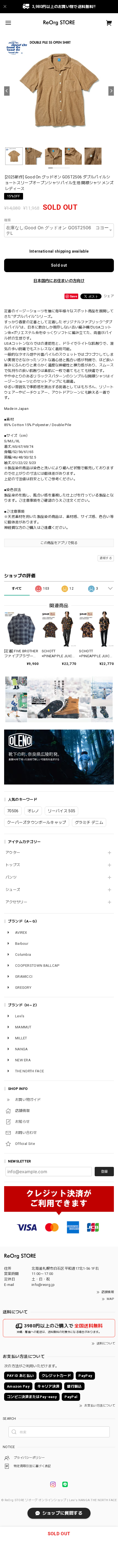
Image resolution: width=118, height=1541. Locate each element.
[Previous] (7, 91)
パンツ (10, 877)
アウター (12, 852)
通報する (106, 558)
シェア (109, 296)
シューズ (12, 890)
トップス (12, 865)
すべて (17, 588)
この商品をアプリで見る (58, 543)
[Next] (111, 91)
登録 (104, 1171)
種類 (7, 220)
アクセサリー (16, 902)
